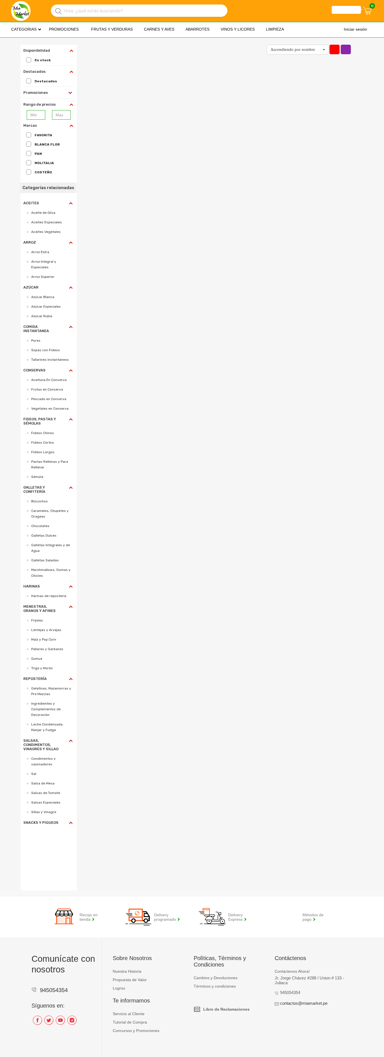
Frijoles (37, 620)
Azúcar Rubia (41, 316)
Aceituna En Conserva (49, 380)
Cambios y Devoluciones (216, 978)
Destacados (46, 81)
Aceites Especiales (46, 222)
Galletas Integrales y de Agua (50, 548)
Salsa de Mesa (43, 783)
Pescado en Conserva (48, 399)
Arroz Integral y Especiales (43, 264)
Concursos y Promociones (136, 1030)
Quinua (36, 659)
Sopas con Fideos (45, 350)
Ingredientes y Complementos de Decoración (46, 709)
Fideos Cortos (42, 442)
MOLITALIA (44, 163)
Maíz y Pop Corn (43, 639)
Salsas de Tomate (45, 793)
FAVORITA (43, 135)
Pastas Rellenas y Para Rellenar (49, 464)
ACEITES (31, 203)
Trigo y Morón (42, 668)
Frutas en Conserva (47, 389)
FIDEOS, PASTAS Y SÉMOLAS (39, 421)
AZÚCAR (31, 287)
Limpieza (275, 29)
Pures (35, 340)
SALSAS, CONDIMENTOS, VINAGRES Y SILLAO (40, 744)
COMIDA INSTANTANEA (36, 329)
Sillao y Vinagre (43, 812)
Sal (33, 774)
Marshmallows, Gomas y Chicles (51, 572)
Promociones (64, 29)
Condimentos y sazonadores (43, 761)
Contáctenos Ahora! (292, 971)
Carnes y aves (159, 29)
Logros (119, 988)
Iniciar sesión (355, 29)
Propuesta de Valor (130, 979)
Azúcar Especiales (46, 307)
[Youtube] (60, 1022)
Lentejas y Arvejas (46, 630)
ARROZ (29, 242)
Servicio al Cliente (128, 1013)
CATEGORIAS (24, 29)
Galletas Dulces (44, 535)
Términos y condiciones (215, 986)
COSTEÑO (43, 172)
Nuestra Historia (127, 971)
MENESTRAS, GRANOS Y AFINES (39, 608)
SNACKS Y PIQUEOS (40, 822)
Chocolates (40, 526)
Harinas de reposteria (48, 596)
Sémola (37, 477)
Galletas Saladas (45, 560)
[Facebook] (37, 1022)
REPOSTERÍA (35, 679)
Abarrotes (197, 29)
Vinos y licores (238, 29)
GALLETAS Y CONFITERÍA (34, 489)
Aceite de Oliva (43, 213)
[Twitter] (49, 1022)
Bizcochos (39, 501)
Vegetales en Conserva (50, 408)
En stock (43, 60)
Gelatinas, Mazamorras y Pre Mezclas (51, 691)
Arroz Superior (43, 277)
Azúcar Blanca (42, 297)
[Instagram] (72, 1022)
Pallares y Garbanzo (47, 649)
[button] (298, 50)
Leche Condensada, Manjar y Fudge (47, 727)
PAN (38, 154)
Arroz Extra (40, 252)
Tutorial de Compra (130, 1022)
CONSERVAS (34, 370)
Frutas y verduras (112, 29)
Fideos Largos (43, 452)
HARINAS (31, 586)
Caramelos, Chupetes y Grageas (50, 513)
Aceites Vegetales (46, 232)
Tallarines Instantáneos (50, 360)
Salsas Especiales (45, 802)
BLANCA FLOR (47, 144)
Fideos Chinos (42, 433)
